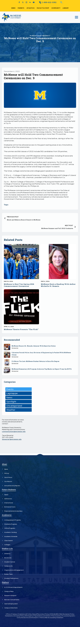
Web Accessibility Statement (54, 617)
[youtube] (33, 2)
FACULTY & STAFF (43, 8)
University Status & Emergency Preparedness (28, 616)
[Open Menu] (76, 17)
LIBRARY (66, 8)
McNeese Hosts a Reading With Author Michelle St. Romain (58, 285)
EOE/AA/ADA (54, 614)
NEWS (13, 8)
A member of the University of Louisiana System (59, 616)
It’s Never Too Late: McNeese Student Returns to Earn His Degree (36, 361)
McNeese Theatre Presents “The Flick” (21, 329)
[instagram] (26, 2)
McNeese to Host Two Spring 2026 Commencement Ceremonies (19, 285)
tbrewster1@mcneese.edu (11, 439)
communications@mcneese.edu (13, 431)
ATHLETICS (31, 8)
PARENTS (21, 8)
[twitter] (22, 2)
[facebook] (19, 2)
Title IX (42, 617)
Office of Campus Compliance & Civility (19, 614)
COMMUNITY (55, 8)
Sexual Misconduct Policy (40, 614)
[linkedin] (30, 2)
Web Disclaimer (64, 614)
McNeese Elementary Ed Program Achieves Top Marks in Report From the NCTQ (41, 369)
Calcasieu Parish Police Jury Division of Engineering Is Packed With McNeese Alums (41, 354)
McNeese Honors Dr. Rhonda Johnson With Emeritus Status (34, 346)
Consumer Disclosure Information (28, 617)
